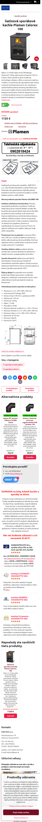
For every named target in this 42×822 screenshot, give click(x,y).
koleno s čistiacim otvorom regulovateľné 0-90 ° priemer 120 (29, 421)
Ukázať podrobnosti (21, 818)
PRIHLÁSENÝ (30, 558)
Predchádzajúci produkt (12, 389)
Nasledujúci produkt (29, 389)
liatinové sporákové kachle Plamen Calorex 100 (10, 667)
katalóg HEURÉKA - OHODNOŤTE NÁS (19, 598)
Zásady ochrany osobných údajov (21, 806)
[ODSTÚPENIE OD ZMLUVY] (29, 174)
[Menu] (37, 8)
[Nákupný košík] (32, 8)
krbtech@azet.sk (16, 473)
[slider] (15, 552)
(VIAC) (30, 561)
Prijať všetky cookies (21, 812)
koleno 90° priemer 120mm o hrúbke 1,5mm (10, 420)
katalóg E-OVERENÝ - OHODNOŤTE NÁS (20, 574)
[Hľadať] (26, 8)
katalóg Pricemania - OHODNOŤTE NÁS (20, 617)
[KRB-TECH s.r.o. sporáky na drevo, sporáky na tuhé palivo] (20, 589)
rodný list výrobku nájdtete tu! (12, 351)
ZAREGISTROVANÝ (14, 558)
